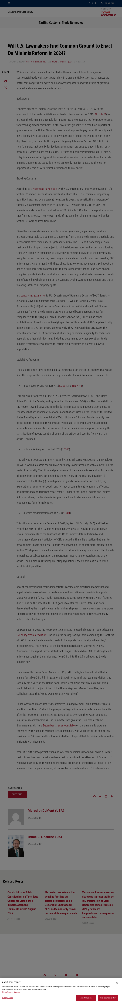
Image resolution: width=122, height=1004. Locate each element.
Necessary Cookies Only (108, 998)
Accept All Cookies (86, 998)
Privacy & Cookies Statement (11, 992)
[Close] (116, 982)
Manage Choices (7, 998)
